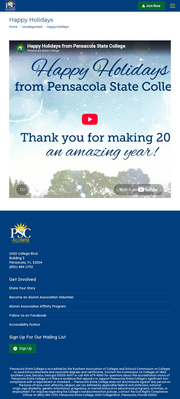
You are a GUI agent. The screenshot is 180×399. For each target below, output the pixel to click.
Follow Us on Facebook (27, 315)
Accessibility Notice (24, 324)
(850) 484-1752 (21, 267)
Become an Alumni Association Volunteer (41, 297)
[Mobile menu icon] (172, 6)
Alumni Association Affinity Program (37, 306)
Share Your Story (22, 288)
